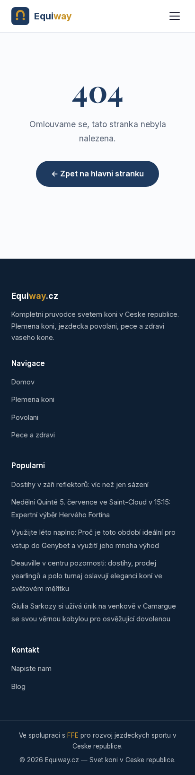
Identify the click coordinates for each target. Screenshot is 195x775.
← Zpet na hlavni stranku (97, 173)
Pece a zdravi (33, 435)
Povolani (24, 417)
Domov (23, 382)
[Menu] (175, 16)
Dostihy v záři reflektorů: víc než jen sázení (80, 484)
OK (161, 734)
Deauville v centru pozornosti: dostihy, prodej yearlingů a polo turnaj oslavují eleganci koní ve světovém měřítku (86, 575)
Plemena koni (32, 399)
